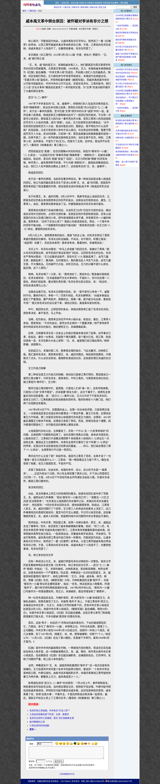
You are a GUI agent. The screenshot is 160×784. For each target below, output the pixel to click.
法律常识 (90, 3)
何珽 (83, 781)
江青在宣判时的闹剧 (39, 725)
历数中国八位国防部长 (124, 138)
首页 (57, 3)
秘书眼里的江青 (37, 722)
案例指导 (98, 3)
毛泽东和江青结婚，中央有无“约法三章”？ (50, 710)
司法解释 (114, 3)
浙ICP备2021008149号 (95, 781)
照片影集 (124, 3)
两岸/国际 (85, 7)
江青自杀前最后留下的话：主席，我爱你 (49, 714)
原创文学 (57, 7)
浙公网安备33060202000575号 (120, 781)
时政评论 (75, 7)
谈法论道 (74, 3)
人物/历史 (67, 7)
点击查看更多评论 (67, 774)
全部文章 (65, 3)
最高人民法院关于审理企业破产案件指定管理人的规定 (126, 57)
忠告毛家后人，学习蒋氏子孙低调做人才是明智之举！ (126, 101)
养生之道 (102, 7)
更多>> (33, 729)
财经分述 (93, 7)
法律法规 (106, 3)
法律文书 (82, 3)
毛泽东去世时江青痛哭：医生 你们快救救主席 (52, 718)
